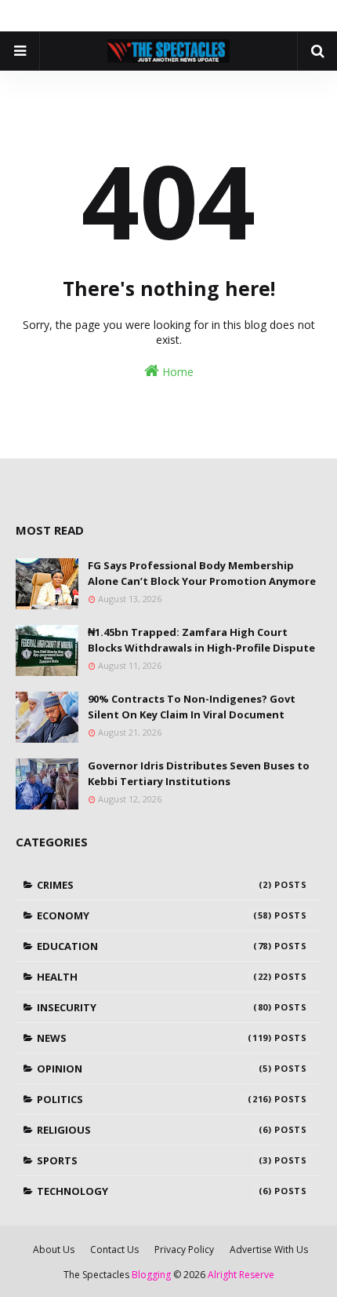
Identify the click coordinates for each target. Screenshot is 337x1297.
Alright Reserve (241, 1274)
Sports (154, 1160)
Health (154, 977)
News (154, 1038)
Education (154, 946)
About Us (53, 1249)
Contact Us (114, 1249)
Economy (154, 915)
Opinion (154, 1068)
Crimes (154, 885)
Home (176, 371)
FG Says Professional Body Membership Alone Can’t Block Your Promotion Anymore (202, 573)
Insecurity (154, 1007)
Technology (154, 1191)
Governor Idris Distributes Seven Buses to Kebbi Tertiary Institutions (199, 773)
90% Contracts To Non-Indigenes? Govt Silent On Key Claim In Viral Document (191, 707)
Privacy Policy (184, 1249)
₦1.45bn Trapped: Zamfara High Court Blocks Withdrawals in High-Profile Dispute (201, 640)
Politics (154, 1099)
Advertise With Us (269, 1249)
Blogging (151, 1274)
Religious (154, 1130)
